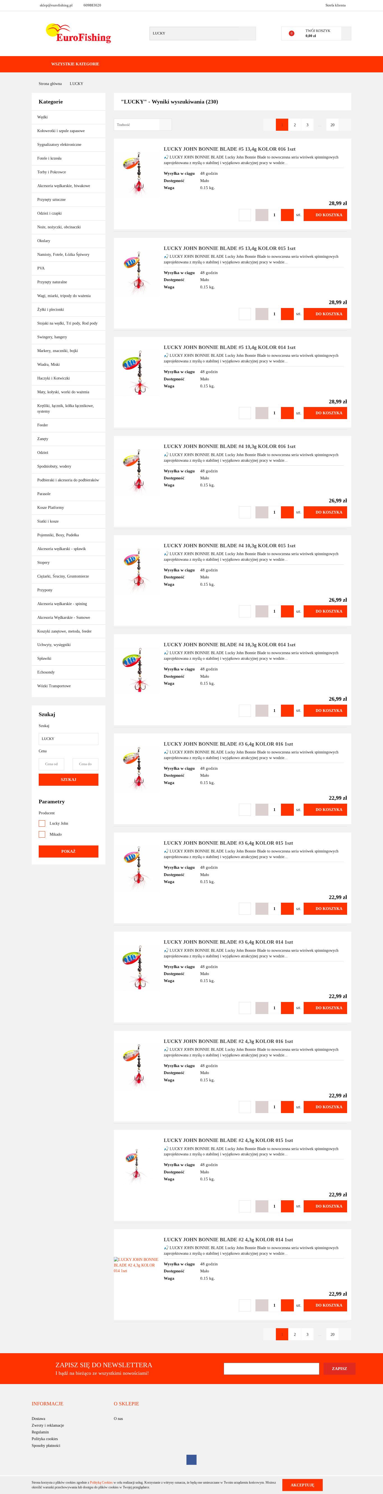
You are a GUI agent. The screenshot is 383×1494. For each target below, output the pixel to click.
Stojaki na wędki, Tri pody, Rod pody (67, 323)
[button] (47, 1403)
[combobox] (143, 125)
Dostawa (38, 1419)
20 (332, 125)
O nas (118, 1419)
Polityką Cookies (101, 1482)
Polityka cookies (45, 1439)
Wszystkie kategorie (74, 64)
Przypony (45, 590)
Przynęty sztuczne (52, 199)
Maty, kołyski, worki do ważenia (63, 392)
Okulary (43, 241)
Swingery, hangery (52, 337)
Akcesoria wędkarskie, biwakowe (64, 186)
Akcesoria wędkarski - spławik (62, 549)
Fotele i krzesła (49, 158)
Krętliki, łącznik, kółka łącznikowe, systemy (65, 408)
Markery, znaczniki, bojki (57, 351)
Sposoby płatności (46, 1446)
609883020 (92, 5)
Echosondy (46, 672)
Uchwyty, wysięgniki (54, 645)
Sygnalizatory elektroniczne (59, 144)
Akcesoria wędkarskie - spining (62, 604)
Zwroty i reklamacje (48, 1425)
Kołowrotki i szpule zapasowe (61, 131)
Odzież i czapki (50, 213)
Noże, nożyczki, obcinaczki (59, 227)
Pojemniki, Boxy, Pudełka (58, 535)
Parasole (43, 494)
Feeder (42, 425)
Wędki (43, 117)
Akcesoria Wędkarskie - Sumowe (64, 617)
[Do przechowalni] (245, 215)
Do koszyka (329, 215)
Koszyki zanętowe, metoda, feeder (64, 631)
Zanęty (42, 439)
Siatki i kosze (48, 521)
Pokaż (68, 851)
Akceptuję (302, 1485)
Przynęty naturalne (52, 282)
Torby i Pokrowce (52, 172)
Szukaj (68, 780)
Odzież (43, 453)
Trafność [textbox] (123, 125)
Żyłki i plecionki (51, 309)
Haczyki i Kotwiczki (54, 378)
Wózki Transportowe (54, 686)
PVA (41, 268)
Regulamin (40, 1432)
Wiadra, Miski (48, 364)
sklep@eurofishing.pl (56, 5)
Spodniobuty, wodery (54, 466)
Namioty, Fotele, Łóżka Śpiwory (64, 254)
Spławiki (44, 658)
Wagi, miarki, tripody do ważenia (64, 296)
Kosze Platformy (50, 507)
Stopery (43, 562)
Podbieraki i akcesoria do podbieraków (68, 480)
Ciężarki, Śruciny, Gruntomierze (63, 576)
